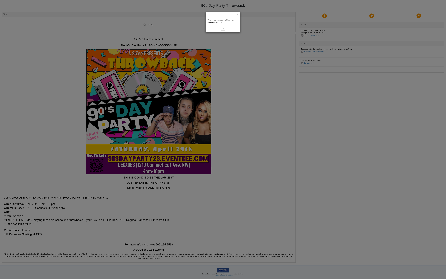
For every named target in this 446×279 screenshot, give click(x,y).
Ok (223, 29)
